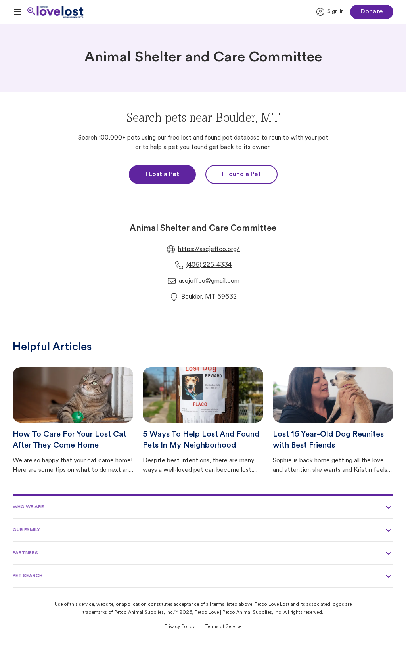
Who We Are (28, 507)
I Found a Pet (241, 174)
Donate (371, 12)
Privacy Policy (180, 626)
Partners (25, 553)
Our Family (26, 530)
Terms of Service (223, 626)
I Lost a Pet (162, 174)
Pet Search (27, 576)
